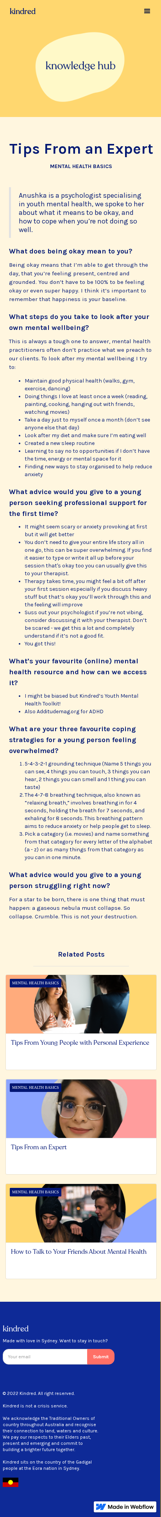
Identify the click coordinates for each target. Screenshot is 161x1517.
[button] (147, 11)
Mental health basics (81, 166)
